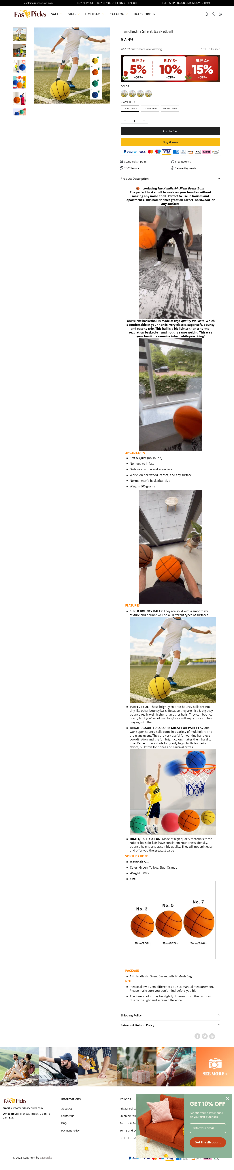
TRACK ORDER (144, 14)
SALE (55, 14)
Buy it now (170, 142)
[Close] (227, 1098)
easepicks (46, 1157)
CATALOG (117, 14)
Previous (20, 76)
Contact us (67, 1116)
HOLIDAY (93, 14)
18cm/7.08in (130, 108)
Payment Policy (70, 1130)
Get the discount (208, 1142)
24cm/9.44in (170, 108)
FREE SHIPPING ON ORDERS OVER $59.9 (186, 3)
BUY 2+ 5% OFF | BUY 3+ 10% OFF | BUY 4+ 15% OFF (107, 3)
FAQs (64, 1123)
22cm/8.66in (150, 108)
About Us (66, 1108)
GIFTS (71, 14)
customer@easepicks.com (38, 3)
